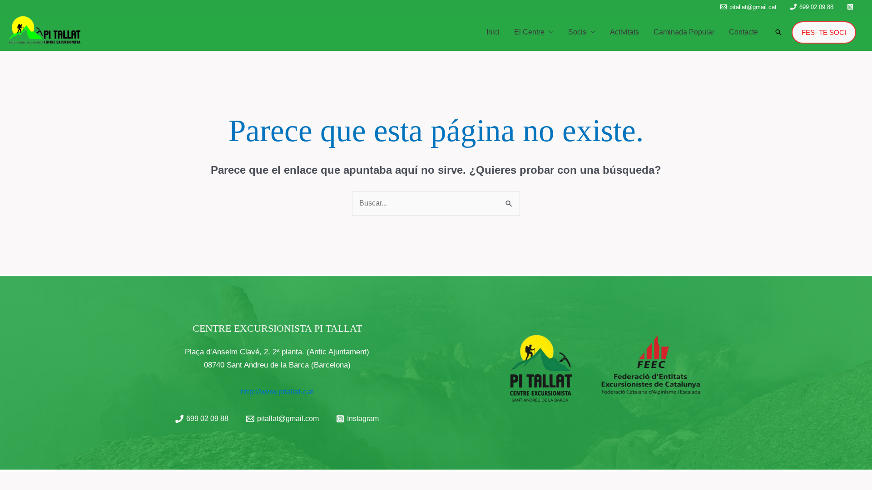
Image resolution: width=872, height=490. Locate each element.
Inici (493, 32)
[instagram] (851, 7)
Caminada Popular (684, 32)
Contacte (743, 32)
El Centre (529, 32)
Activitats (624, 32)
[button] (778, 32)
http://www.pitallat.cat (277, 391)
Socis (577, 32)
